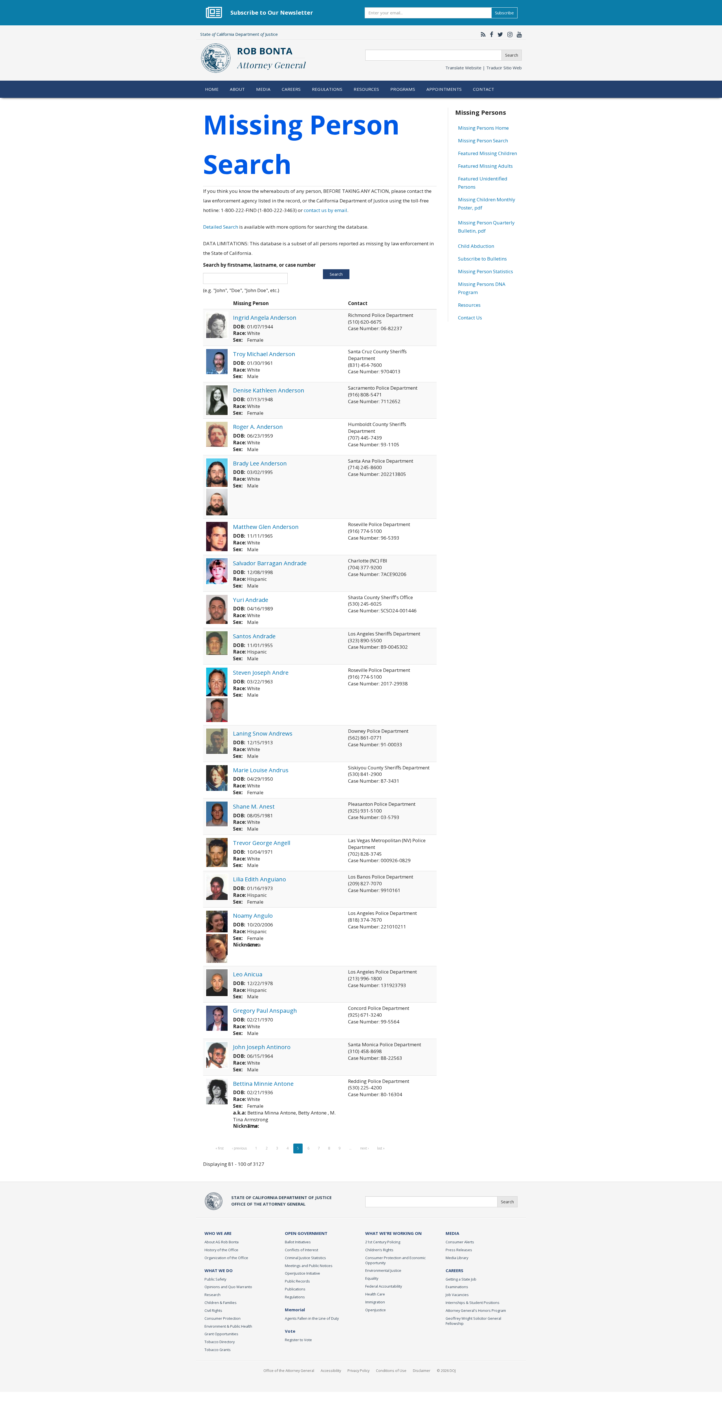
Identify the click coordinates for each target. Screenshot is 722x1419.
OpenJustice (375, 1309)
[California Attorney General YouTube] (518, 34)
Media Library (457, 1257)
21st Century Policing (382, 1241)
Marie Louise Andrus (261, 770)
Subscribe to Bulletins (482, 258)
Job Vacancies (457, 1294)
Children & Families (220, 1302)
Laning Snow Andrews (262, 733)
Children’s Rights (379, 1249)
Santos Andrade (254, 636)
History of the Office (221, 1249)
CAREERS (454, 1270)
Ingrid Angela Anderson (264, 317)
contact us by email (325, 210)
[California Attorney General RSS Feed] (482, 34)
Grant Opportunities (221, 1333)
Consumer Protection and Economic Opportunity (395, 1260)
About (237, 89)
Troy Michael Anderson (264, 354)
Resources (366, 89)
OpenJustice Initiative (302, 1273)
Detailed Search (220, 227)
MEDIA (452, 1233)
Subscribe (504, 13)
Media (263, 89)
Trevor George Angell (261, 843)
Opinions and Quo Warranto (228, 1286)
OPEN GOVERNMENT (306, 1233)
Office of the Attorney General (288, 1370)
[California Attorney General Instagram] (508, 34)
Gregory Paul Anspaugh (265, 1010)
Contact (483, 89)
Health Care (375, 1294)
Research (212, 1294)
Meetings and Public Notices (309, 1265)
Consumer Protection (222, 1318)
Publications (295, 1289)
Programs (402, 89)
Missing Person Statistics (485, 271)
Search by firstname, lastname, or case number (259, 265)
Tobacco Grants (217, 1349)
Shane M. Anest (254, 806)
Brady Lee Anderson (260, 463)
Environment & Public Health (228, 1326)
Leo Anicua (247, 974)
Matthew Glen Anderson (266, 527)
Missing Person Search (483, 140)
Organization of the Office (226, 1257)
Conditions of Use (391, 1370)
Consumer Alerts (460, 1241)
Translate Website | (483, 67)
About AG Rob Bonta (221, 1241)
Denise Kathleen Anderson (268, 390)
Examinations (457, 1286)
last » (381, 1148)
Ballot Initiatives (298, 1241)
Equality (371, 1278)
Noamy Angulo (253, 915)
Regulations (327, 89)
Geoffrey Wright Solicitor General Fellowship (473, 1321)
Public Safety (215, 1279)
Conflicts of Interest (301, 1249)
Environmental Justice (383, 1270)
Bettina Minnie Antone (263, 1083)
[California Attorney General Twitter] (499, 34)
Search (511, 55)
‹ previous (239, 1148)
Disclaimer (421, 1370)
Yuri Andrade (250, 600)
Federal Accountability (383, 1286)
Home (212, 89)
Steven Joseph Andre (261, 672)
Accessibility (331, 1370)
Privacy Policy (358, 1370)
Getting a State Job (461, 1279)
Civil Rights (213, 1310)
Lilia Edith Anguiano (259, 879)
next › (364, 1148)
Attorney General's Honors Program (476, 1310)
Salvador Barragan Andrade (270, 563)
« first (219, 1148)
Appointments (444, 89)
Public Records (297, 1281)
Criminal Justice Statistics (305, 1257)
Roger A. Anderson (258, 427)
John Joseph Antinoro (261, 1047)
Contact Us (470, 317)
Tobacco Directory (219, 1341)
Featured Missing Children (487, 153)
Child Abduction (476, 246)
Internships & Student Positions (472, 1302)
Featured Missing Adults (485, 166)
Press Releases (459, 1249)
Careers (291, 89)
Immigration (375, 1302)
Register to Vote (298, 1339)
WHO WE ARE (218, 1233)
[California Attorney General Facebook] (490, 34)
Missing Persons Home (483, 128)
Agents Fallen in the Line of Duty (312, 1318)
